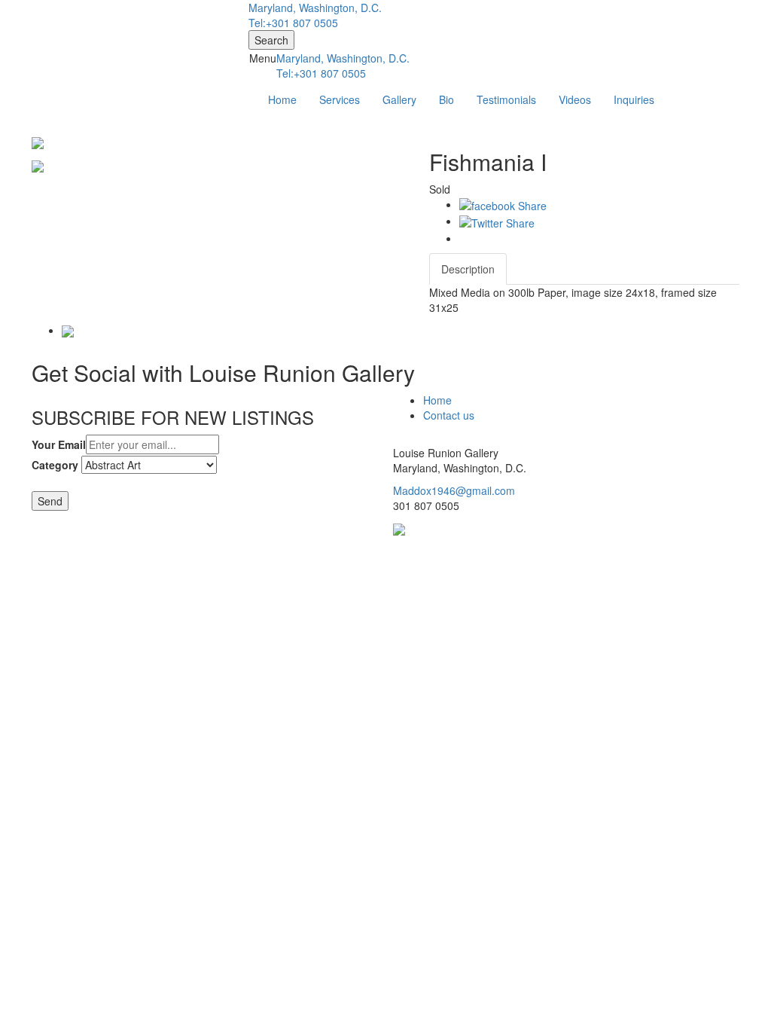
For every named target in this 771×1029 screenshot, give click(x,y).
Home (282, 99)
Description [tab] (468, 268)
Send (50, 500)
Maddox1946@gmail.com (454, 490)
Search (271, 39)
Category (55, 464)
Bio (446, 99)
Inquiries (634, 99)
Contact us (448, 415)
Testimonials (506, 99)
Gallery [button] (399, 99)
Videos (575, 99)
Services (339, 99)
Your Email (59, 444)
